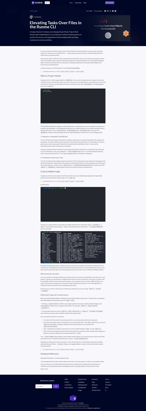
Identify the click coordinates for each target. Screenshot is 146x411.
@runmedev (100, 361)
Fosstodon (108, 385)
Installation (81, 382)
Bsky (106, 387)
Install (46, 71)
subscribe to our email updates (76, 361)
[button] (73, 247)
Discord (107, 382)
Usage (80, 390)
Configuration (82, 387)
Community (68, 385)
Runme (65, 51)
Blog (84, 2)
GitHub (67, 382)
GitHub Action (96, 390)
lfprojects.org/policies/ (94, 408)
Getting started (82, 385)
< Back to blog (33, 11)
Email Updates (69, 387)
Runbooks (95, 385)
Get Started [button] (110, 2)
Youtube (94, 387)
